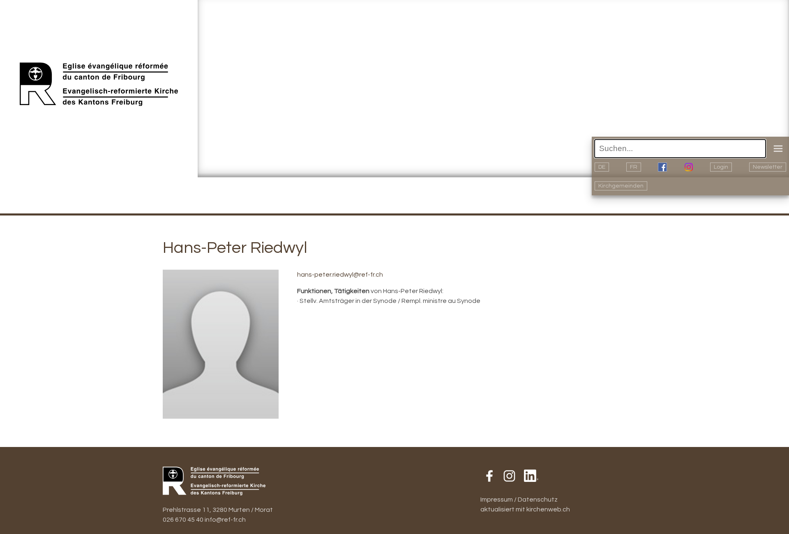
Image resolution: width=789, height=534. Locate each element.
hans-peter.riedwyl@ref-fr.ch (340, 274)
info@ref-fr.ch (225, 519)
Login (721, 167)
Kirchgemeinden (621, 186)
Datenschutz (538, 499)
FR (633, 167)
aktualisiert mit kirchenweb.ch (525, 509)
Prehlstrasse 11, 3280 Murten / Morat (218, 509)
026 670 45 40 (183, 519)
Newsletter (767, 167)
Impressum (496, 499)
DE (601, 167)
